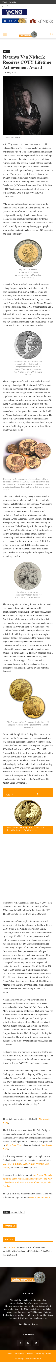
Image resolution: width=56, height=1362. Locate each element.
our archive (10, 1247)
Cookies (30, 1353)
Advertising (40, 1353)
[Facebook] (20, 1343)
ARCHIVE (9, 1239)
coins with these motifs (39, 1197)
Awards (14, 1212)
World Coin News (14, 1145)
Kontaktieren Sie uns (28, 1323)
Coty (21, 1212)
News (6, 51)
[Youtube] (36, 1343)
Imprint (9, 1353)
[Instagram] (28, 1343)
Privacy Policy (20, 1353)
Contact (49, 1353)
